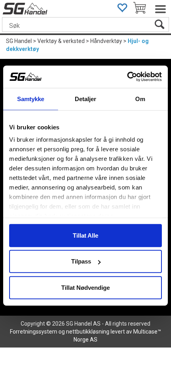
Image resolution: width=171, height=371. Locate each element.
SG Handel (19, 41)
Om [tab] (140, 98)
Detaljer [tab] (86, 98)
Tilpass (81, 261)
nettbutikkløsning (87, 331)
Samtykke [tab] (31, 98)
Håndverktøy (106, 41)
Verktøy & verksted (61, 41)
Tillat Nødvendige (85, 287)
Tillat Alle (85, 235)
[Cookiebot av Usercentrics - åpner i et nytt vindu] (127, 77)
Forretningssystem (33, 331)
